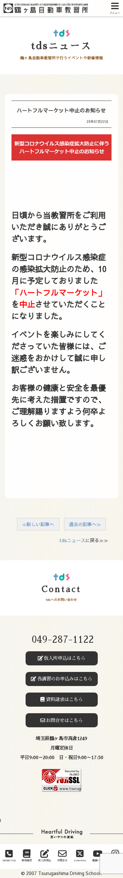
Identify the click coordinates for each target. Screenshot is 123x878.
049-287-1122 (62, 639)
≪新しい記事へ (38, 524)
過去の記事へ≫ (85, 524)
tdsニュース (72, 540)
